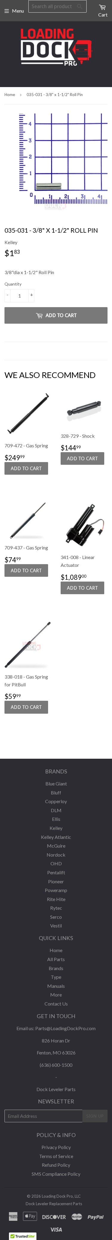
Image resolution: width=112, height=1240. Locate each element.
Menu (18, 11)
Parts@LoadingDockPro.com (65, 1028)
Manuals (56, 986)
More (56, 994)
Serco (56, 917)
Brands (56, 968)
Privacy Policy (56, 1147)
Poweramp (56, 890)
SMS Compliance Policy (56, 1174)
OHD (56, 863)
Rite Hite (56, 899)
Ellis (56, 819)
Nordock (56, 854)
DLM (56, 810)
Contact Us (56, 1003)
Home (9, 94)
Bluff (56, 792)
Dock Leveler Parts (56, 1089)
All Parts (56, 959)
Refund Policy (56, 1165)
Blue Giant (56, 783)
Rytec (56, 908)
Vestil (56, 925)
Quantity (13, 283)
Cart (103, 14)
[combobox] (57, 6)
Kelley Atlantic (56, 837)
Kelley (56, 828)
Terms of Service (56, 1156)
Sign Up (95, 1116)
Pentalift (56, 872)
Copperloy (56, 801)
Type (56, 977)
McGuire (56, 845)
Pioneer (56, 881)
